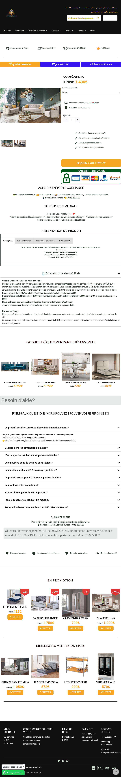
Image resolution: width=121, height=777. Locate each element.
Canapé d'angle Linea (45, 382)
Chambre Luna (106, 618)
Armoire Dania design (75, 618)
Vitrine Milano (105, 682)
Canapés (55, 30)
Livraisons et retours (31, 744)
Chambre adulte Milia (15, 682)
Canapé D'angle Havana (15, 382)
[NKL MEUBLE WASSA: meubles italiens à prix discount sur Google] (67, 761)
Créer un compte (110, 12)
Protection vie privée (31, 740)
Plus (92, 30)
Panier (112, 18)
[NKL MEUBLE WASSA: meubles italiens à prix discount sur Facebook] (63, 761)
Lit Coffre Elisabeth (106, 382)
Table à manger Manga (75, 382)
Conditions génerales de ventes (36, 737)
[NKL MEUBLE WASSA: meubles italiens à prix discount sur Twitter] (59, 761)
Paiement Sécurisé (90, 740)
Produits (7, 30)
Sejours (81, 30)
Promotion (19, 30)
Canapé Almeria (73, 76)
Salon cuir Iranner (45, 618)
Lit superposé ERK (75, 682)
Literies (68, 30)
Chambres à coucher (37, 30)
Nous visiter (8, 743)
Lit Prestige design (15, 606)
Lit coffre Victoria (45, 682)
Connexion (95, 12)
